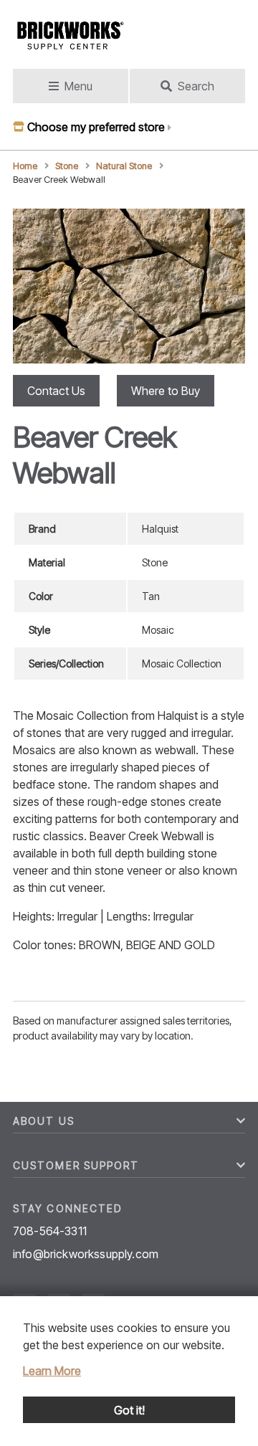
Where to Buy (165, 391)
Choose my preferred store (96, 127)
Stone (66, 166)
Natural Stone (124, 166)
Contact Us (56, 391)
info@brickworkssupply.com (85, 1254)
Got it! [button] (129, 1410)
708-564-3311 (50, 1231)
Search (196, 86)
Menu (78, 86)
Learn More (52, 1370)
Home (25, 166)
